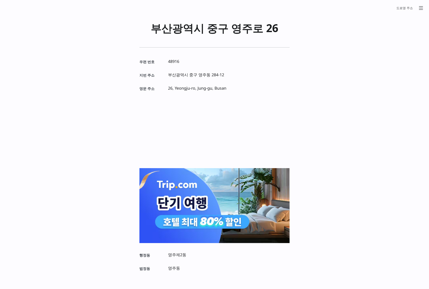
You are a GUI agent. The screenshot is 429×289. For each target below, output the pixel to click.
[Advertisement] (214, 130)
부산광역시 (177, 28)
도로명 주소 (404, 8)
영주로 (247, 28)
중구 (218, 28)
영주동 (204, 74)
